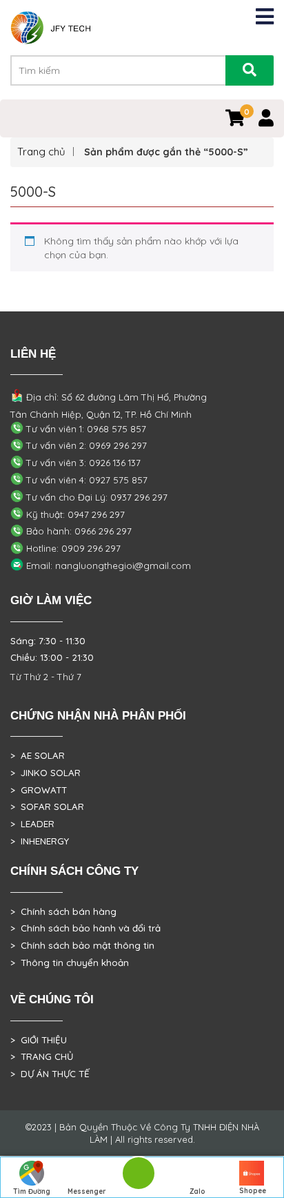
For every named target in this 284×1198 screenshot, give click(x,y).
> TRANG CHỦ (41, 1056)
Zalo (197, 1191)
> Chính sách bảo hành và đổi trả (85, 928)
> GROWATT (38, 789)
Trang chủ (41, 151)
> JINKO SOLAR (45, 772)
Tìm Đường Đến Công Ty (32, 1192)
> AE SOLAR (37, 755)
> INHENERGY (39, 841)
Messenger (87, 1191)
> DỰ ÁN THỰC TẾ (50, 1073)
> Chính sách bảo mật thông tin (82, 945)
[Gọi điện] (138, 1177)
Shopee (252, 1190)
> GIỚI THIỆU (38, 1039)
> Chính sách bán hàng (63, 911)
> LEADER (32, 823)
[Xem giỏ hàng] (235, 121)
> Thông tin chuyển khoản (69, 962)
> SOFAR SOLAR (47, 806)
